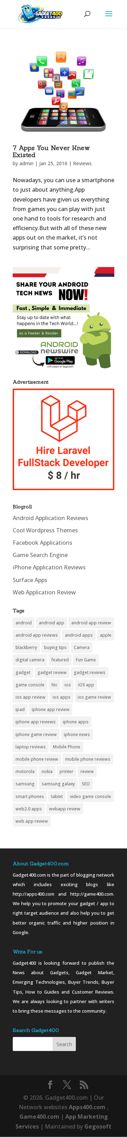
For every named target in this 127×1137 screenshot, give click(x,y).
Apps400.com (87, 1107)
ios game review (94, 697)
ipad (20, 709)
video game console (90, 796)
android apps (79, 635)
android (24, 623)
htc (55, 685)
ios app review (31, 697)
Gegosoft (97, 1126)
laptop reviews (31, 747)
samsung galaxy (58, 784)
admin (26, 163)
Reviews (82, 163)
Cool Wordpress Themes (45, 530)
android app (51, 623)
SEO (86, 784)
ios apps (62, 697)
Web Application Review (44, 592)
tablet (57, 796)
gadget (23, 672)
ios (68, 685)
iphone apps (76, 722)
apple (105, 635)
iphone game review (36, 734)
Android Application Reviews (50, 518)
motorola (25, 771)
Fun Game (86, 660)
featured (60, 660)
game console (30, 685)
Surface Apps (30, 580)
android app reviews (37, 635)
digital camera (30, 660)
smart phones (30, 796)
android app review (91, 623)
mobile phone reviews (87, 759)
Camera (82, 647)
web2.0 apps (29, 809)
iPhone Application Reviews (49, 567)
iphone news (77, 734)
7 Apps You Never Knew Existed (51, 151)
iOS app (86, 685)
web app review (32, 821)
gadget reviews (89, 672)
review (87, 771)
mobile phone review (37, 759)
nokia (47, 771)
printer (66, 771)
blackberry (26, 647)
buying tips (55, 647)
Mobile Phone (66, 747)
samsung (25, 784)
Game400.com (40, 1116)
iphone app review (50, 709)
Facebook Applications (42, 542)
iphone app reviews (36, 722)
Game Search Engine (40, 555)
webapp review (64, 809)
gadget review (52, 672)
